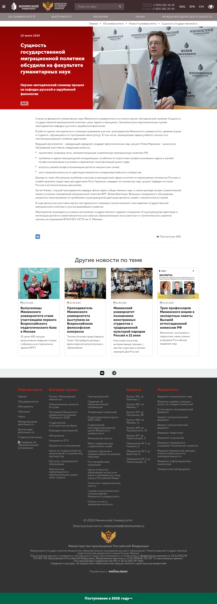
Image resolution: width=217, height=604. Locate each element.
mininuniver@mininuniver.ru (123, 526)
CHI (201, 6)
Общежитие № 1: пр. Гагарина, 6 (138, 445)
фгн (24, 103)
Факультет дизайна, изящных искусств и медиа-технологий (175, 403)
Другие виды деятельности (26, 431)
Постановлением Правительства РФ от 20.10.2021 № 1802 (108, 560)
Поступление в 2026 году (107, 598)
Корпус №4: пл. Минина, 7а (135, 421)
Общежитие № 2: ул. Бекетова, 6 (138, 453)
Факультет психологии (170, 437)
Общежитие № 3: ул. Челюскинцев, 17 (138, 460)
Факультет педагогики (170, 432)
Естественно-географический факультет (175, 411)
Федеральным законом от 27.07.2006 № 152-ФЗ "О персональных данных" (139, 558)
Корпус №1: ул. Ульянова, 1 (135, 398)
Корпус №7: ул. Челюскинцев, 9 (135, 437)
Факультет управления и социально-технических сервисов (177, 444)
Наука (140, 16)
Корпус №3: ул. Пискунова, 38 (135, 413)
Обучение (101, 16)
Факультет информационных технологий (174, 463)
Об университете (22, 16)
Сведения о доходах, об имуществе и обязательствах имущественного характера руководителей (108, 563)
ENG (182, 6)
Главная (22, 396)
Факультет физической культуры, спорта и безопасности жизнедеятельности (176, 453)
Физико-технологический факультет (172, 426)
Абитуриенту (61, 16)
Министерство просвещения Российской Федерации (108, 546)
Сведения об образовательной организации (28, 445)
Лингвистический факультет (173, 469)
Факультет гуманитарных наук (174, 396)
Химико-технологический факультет (172, 419)
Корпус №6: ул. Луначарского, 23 (136, 429)
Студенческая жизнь (30, 437)
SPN (192, 6)
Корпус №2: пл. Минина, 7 (135, 406)
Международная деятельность (187, 16)
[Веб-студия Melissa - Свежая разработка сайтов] (117, 571)
